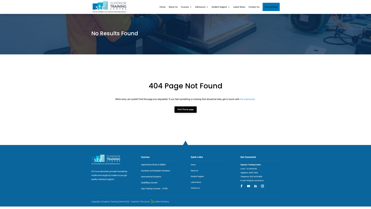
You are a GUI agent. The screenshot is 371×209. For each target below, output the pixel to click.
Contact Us (254, 7)
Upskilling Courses (149, 182)
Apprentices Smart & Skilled (153, 164)
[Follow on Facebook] (241, 186)
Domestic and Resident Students (155, 171)
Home (163, 7)
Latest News (239, 7)
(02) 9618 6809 (256, 176)
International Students (151, 176)
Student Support (219, 7)
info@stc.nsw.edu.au (255, 180)
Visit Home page (185, 109)
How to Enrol (271, 7)
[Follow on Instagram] (262, 186)
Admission (200, 7)
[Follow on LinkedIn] (255, 186)
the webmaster (247, 99)
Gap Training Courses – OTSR (154, 188)
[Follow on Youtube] (248, 186)
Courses (185, 7)
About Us (173, 7)
